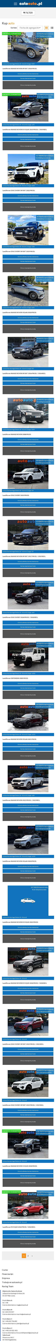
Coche (5, 1270)
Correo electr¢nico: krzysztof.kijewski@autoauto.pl (20, 1333)
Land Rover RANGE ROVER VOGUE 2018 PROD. (20, 1166)
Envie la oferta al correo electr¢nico (28, 73)
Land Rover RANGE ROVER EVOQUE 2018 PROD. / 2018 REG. (25, 983)
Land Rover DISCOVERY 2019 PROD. (16, 495)
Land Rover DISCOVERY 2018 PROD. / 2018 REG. (20, 617)
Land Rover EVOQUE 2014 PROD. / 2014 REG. (19, 1227)
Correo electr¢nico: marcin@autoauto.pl (16, 1314)
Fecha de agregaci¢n (29, 28)
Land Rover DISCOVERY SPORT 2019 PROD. (19, 251)
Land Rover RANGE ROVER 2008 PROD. (17, 434)
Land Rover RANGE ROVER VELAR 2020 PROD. (20, 861)
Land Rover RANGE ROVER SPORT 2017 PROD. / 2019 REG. (24, 556)
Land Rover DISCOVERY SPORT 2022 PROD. (19, 190)
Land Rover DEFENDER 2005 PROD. (15, 678)
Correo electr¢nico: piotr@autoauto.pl (15, 1323)
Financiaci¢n (7, 1274)
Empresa (6, 1278)
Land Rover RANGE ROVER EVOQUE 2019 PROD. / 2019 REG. (25, 129)
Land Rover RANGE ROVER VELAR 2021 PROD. (20, 739)
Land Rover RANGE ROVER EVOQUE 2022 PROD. (20, 922)
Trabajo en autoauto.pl (12, 1282)
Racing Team (7, 1286)
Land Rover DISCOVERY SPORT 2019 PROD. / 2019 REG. (23, 1105)
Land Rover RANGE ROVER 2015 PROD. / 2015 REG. (21, 800)
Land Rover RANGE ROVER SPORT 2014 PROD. (20, 68)
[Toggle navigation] (15, 3)
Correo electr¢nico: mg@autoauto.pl (15, 1305)
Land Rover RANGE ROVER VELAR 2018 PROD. (20, 312)
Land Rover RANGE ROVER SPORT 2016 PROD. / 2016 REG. (24, 373)
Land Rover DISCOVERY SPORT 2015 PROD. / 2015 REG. (23, 1044)
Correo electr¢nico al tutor (28, 78)
